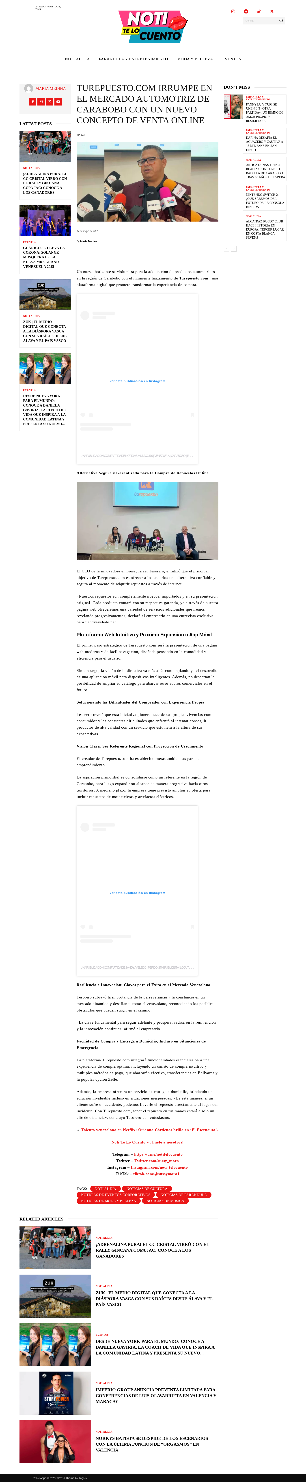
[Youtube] (58, 102)
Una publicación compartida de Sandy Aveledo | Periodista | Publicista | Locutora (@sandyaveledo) (149, 967)
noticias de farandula (184, 1195)
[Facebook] (32, 102)
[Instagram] (233, 12)
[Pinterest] (164, 255)
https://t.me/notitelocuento (158, 1154)
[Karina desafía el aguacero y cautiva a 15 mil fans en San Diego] (233, 140)
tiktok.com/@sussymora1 (156, 1174)
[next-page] (234, 249)
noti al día (105, 1189)
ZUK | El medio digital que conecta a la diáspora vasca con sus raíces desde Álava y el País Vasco (45, 331)
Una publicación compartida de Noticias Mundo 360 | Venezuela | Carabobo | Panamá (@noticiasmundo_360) (155, 455)
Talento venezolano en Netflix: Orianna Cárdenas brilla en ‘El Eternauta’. (149, 1130)
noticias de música (165, 1201)
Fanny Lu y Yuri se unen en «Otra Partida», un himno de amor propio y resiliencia (265, 113)
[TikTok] (259, 12)
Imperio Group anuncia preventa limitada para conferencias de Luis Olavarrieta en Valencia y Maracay (156, 1395)
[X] (272, 12)
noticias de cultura (147, 1189)
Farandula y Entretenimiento (258, 98)
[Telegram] (246, 12)
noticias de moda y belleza (108, 1201)
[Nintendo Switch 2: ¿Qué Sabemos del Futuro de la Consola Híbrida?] (233, 197)
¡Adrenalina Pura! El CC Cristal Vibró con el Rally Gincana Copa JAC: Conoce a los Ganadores (45, 183)
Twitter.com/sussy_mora (156, 1161)
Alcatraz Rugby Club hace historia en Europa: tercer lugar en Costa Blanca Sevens (265, 230)
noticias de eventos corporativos (115, 1195)
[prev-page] (226, 249)
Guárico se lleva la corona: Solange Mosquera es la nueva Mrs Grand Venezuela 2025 (44, 257)
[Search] (281, 20)
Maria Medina (50, 88)
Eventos (29, 242)
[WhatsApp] (178, 255)
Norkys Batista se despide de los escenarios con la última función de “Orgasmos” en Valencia (152, 1444)
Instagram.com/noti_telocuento (158, 1167)
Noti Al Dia (31, 168)
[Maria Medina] (29, 88)
